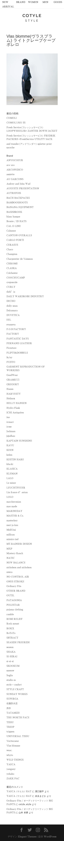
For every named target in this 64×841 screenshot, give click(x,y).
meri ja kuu (12, 525)
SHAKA (11, 652)
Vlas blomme (13, 746)
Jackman (10, 431)
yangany (11, 769)
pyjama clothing (14, 609)
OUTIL (10, 595)
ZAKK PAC (12, 778)
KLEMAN (12, 473)
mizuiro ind (12, 539)
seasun (9, 647)
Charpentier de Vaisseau (19, 259)
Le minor (11, 483)
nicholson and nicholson (19, 567)
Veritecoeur (12, 741)
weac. (9, 750)
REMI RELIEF (14, 619)
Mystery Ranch (14, 553)
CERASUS (12, 245)
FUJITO (10, 362)
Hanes (9, 389)
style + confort (14, 685)
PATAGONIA (14, 600)
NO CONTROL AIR (17, 577)
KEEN (9, 450)
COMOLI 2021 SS (15, 123)
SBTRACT (12, 638)
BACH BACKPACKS (18, 198)
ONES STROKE (15, 581)
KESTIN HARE (15, 459)
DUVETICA (13, 315)
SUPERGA (12, 699)
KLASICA (12, 469)
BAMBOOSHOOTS (17, 202)
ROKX (10, 628)
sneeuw (10, 670)
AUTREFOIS (13, 193)
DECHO (10, 301)
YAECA (10, 764)
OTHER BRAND (15, 591)
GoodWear (12, 375)
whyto (9, 755)
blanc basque (13, 217)
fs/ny (9, 357)
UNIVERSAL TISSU (17, 736)
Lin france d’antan (17, 492)
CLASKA (11, 268)
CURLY (10, 287)
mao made (11, 506)
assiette (10, 174)
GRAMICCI (12, 380)
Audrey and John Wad (18, 184)
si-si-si (10, 661)
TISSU (10, 722)
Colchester (12, 273)
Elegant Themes (27, 836)
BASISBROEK (14, 212)
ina (8, 417)
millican (10, 535)
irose (9, 427)
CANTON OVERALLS (19, 235)
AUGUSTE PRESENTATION (22, 188)
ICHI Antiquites (15, 412)
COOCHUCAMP (15, 278)
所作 (8, 708)
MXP (9, 549)
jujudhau (10, 436)
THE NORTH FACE (17, 717)
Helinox (10, 398)
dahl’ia (10, 292)
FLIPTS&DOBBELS (17, 353)
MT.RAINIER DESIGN (19, 544)
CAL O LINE (13, 226)
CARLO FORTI (15, 240)
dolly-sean (12, 306)
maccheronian (13, 502)
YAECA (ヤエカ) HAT (18, 791)
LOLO (9, 497)
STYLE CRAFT (15, 689)
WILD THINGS (15, 760)
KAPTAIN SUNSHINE (19, 441)
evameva (11, 324)
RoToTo (10, 633)
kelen (9, 455)
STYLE (32, 20)
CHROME (12, 263)
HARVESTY (13, 394)
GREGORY (12, 384)
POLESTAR (13, 605)
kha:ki (9, 464)
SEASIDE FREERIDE (18, 642)
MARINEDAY (14, 511)
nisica (9, 572)
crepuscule (11, 282)
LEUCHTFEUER (15, 488)
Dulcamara (12, 310)
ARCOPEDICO (14, 170)
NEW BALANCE (15, 563)
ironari (10, 422)
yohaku (10, 774)
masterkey (12, 520)
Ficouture (11, 348)
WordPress (50, 836)
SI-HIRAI (11, 656)
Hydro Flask (13, 408)
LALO (9, 478)
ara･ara (10, 165)
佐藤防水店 (12, 703)
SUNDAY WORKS (16, 694)
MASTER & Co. (15, 516)
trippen (10, 731)
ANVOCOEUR (14, 160)
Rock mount (12, 624)
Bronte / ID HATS (16, 221)
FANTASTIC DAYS (17, 339)
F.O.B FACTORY (16, 329)
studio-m (11, 680)
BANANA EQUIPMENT (20, 207)
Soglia (9, 675)
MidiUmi (11, 530)
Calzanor (11, 231)
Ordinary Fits (13, 586)
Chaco (9, 249)
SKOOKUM (12, 666)
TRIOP (10, 727)
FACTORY (12, 334)
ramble (10, 614)
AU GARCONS (14, 179)
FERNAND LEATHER (19, 343)
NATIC (10, 558)
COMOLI (11, 118)
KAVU (10, 445)
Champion (11, 254)
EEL (8, 320)
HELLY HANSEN (16, 403)
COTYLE (32, 15)
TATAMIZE (13, 713)
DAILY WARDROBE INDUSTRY (25, 296)
